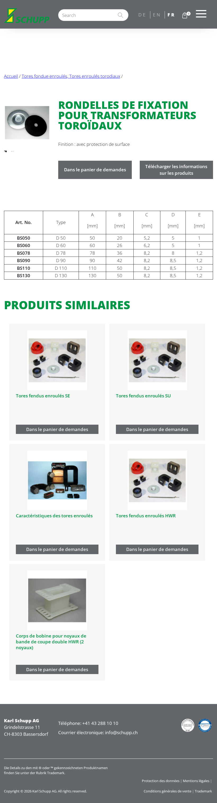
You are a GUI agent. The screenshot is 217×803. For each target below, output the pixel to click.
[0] (185, 15)
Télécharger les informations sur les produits (176, 169)
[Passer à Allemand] (143, 15)
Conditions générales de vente (167, 791)
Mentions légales (196, 780)
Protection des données (160, 780)
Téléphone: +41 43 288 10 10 (88, 723)
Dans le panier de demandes (95, 170)
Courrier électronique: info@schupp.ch (98, 732)
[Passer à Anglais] (157, 15)
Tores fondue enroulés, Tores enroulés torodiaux (71, 76)
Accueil (11, 76)
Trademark (203, 791)
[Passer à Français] (172, 15)
